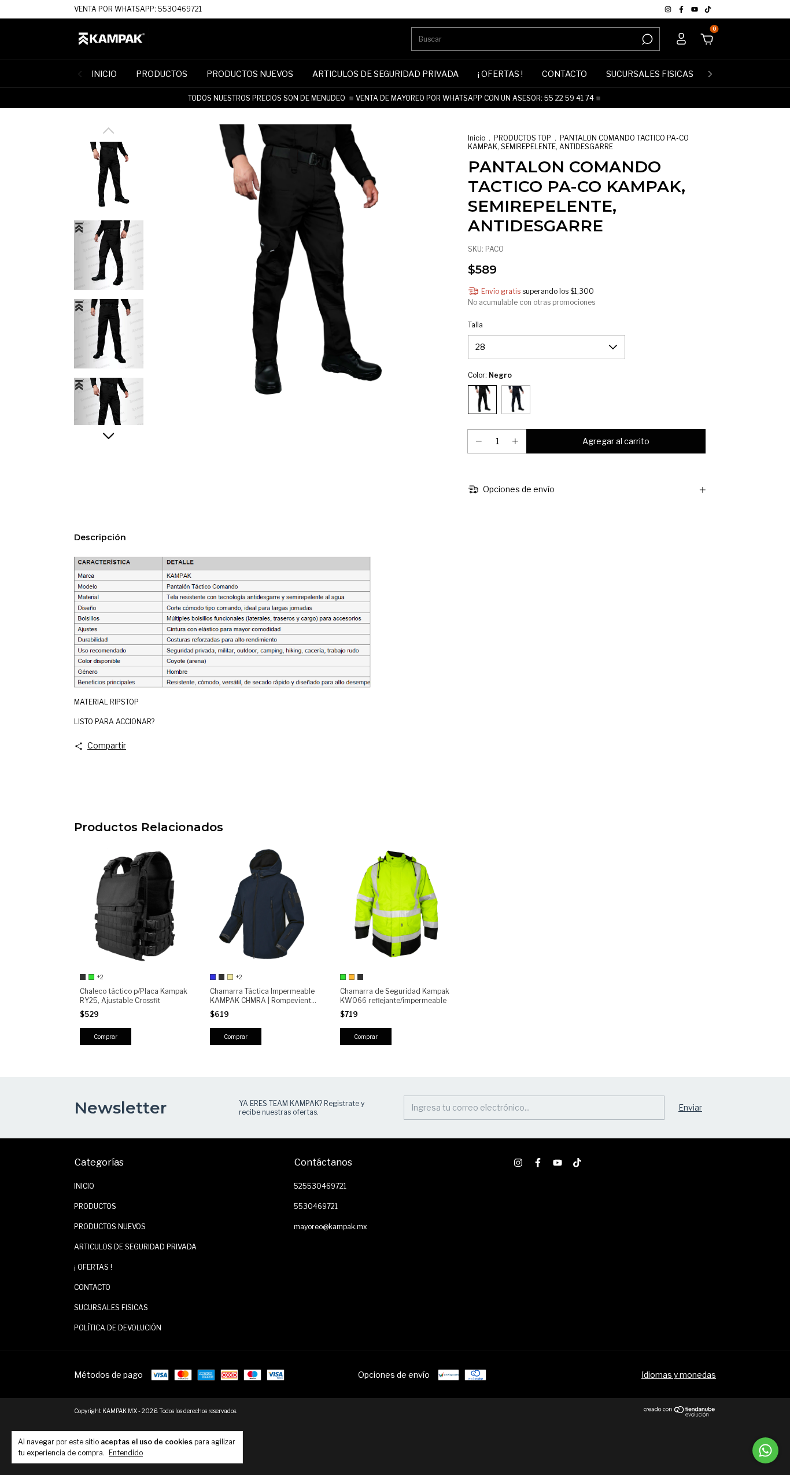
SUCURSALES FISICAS (649, 74)
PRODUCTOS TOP (522, 138)
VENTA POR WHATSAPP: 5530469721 (138, 9)
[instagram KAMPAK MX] (669, 9)
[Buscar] (646, 39)
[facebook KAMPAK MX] (682, 9)
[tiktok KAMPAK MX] (707, 9)
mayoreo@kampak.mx (330, 1226)
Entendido (126, 1452)
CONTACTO (564, 74)
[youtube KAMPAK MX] (695, 9)
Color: (490, 375)
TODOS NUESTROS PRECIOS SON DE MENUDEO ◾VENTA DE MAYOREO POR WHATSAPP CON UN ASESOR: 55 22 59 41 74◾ (395, 98)
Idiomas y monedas (678, 1375)
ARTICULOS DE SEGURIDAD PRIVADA (385, 74)
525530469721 (320, 1186)
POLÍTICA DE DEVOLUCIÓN (117, 1327)
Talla (475, 324)
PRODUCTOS (161, 74)
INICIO (104, 74)
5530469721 (316, 1206)
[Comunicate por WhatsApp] (765, 1450)
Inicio (476, 138)
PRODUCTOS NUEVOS (249, 74)
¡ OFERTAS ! (500, 74)
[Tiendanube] (680, 1414)
